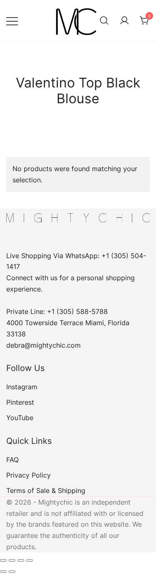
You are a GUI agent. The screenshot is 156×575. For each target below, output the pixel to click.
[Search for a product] (104, 21)
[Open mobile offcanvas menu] (12, 20)
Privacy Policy (28, 475)
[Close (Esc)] (29, 560)
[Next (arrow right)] (12, 571)
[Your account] (124, 20)
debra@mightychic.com (43, 345)
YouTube (19, 417)
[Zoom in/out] (3, 560)
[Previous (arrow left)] (3, 571)
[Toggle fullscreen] (12, 560)
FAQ (12, 460)
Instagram (21, 387)
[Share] (20, 560)
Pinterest (20, 402)
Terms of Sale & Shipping (45, 490)
